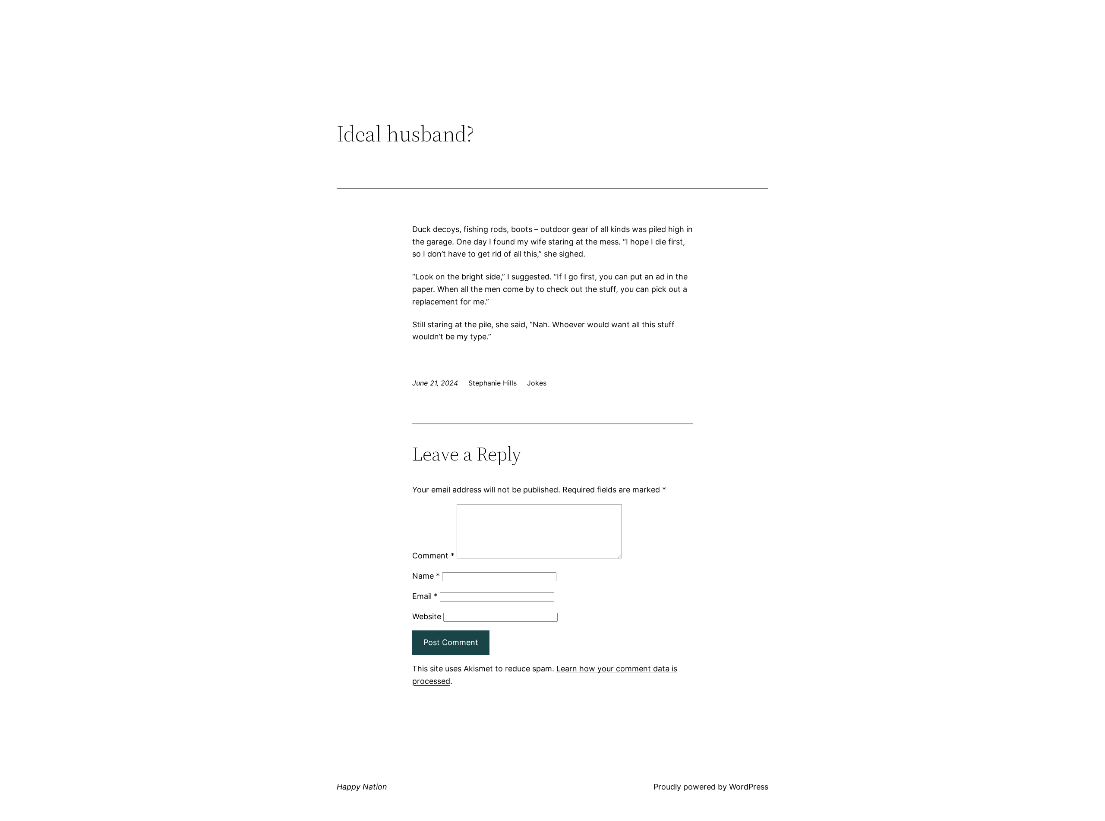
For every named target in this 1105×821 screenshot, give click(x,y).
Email (425, 596)
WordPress (748, 786)
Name (426, 575)
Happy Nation (362, 786)
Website (426, 616)
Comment (433, 555)
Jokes (536, 383)
